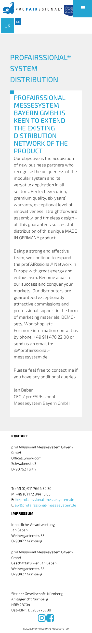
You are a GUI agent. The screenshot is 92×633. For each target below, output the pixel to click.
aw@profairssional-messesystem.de (45, 505)
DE (18, 21)
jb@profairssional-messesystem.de (44, 499)
